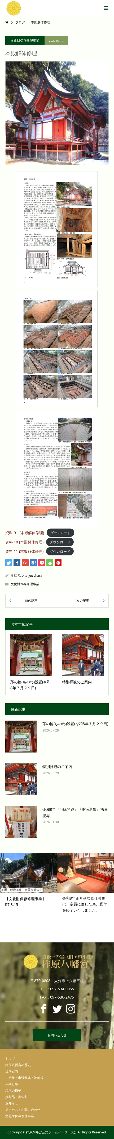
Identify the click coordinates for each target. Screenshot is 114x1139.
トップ (10, 1058)
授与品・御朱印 (16, 1097)
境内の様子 (13, 1090)
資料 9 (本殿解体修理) (24, 532)
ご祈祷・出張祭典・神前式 (24, 1077)
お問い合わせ (57, 1035)
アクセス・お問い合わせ (22, 1109)
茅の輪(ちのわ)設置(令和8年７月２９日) (75, 723)
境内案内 (11, 1071)
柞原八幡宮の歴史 (18, 1065)
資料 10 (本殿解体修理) (24, 541)
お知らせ (11, 1103)
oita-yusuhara (32, 575)
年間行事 (11, 1084)
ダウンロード (60, 532)
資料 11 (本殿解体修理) (24, 551)
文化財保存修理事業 (25, 40)
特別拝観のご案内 (57, 766)
